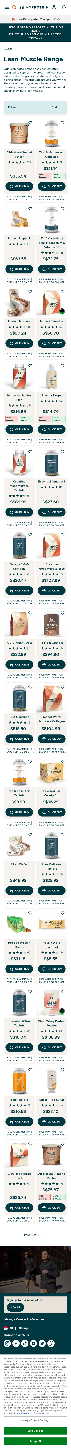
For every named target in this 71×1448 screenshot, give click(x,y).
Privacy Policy (21, 1413)
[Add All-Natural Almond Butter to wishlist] (62, 1144)
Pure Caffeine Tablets (52, 866)
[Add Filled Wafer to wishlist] (30, 834)
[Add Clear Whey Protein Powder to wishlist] (62, 991)
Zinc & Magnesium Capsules (52, 154)
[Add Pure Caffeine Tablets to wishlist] (62, 834)
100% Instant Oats (19, 642)
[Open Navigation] (7, 7)
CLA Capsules (19, 716)
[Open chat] (51, 1343)
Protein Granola (52, 642)
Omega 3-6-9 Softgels (19, 566)
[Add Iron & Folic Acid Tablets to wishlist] (30, 761)
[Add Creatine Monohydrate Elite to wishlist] (62, 534)
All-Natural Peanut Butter (19, 154)
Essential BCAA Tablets (19, 1023)
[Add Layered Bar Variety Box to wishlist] (62, 761)
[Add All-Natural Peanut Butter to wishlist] (30, 122)
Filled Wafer (19, 864)
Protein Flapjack (19, 238)
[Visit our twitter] (42, 1343)
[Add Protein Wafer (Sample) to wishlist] (62, 913)
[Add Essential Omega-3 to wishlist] (62, 451)
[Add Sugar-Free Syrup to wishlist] (62, 1069)
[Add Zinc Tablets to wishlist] (30, 1069)
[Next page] (45, 1235)
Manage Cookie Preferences (24, 1319)
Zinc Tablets (19, 1099)
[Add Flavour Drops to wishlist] (62, 365)
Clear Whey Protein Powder (52, 1023)
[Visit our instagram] (7, 1343)
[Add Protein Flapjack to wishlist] (30, 208)
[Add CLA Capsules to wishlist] (30, 687)
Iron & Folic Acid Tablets (19, 793)
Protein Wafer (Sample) (52, 945)
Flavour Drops (52, 395)
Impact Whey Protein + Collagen (52, 719)
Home (8, 48)
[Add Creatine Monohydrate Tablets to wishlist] (30, 451)
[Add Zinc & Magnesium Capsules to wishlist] (62, 122)
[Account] (54, 7)
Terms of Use (41, 1413)
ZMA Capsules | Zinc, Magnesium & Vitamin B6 (51, 243)
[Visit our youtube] (33, 1343)
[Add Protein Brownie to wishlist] (30, 291)
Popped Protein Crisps (19, 945)
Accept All (35, 1441)
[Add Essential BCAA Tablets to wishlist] (30, 991)
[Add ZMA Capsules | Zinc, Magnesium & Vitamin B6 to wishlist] (62, 208)
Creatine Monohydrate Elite (52, 566)
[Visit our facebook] (16, 1343)
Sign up (15, 1307)
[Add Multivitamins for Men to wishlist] (30, 365)
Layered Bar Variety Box (51, 793)
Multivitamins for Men (19, 397)
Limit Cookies (35, 1430)
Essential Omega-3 (51, 481)
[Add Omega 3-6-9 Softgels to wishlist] (30, 534)
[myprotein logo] (34, 7)
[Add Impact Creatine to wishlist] (62, 291)
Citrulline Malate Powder (19, 1176)
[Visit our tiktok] (24, 1343)
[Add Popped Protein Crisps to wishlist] (30, 913)
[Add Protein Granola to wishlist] (62, 613)
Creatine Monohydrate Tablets (19, 486)
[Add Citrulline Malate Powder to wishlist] (30, 1144)
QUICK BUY (22, 186)
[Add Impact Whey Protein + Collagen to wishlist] (62, 687)
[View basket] (64, 7)
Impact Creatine (51, 321)
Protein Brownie (19, 321)
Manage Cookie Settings (35, 1420)
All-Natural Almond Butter (51, 1176)
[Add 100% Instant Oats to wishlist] (30, 613)
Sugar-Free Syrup (51, 1099)
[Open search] (14, 7)
